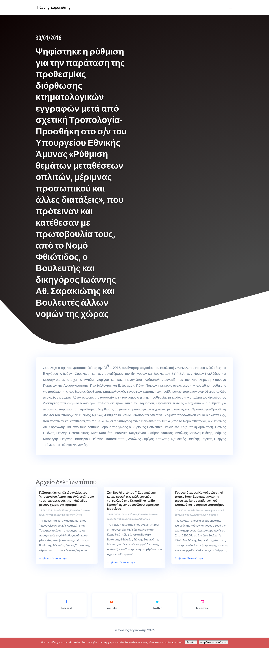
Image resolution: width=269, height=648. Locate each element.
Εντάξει (190, 642)
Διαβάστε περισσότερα (213, 642)
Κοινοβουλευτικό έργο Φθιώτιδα (64, 514)
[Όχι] (264, 643)
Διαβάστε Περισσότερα (53, 558)
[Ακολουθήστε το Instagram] (202, 602)
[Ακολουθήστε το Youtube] (112, 602)
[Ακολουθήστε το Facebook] (67, 602)
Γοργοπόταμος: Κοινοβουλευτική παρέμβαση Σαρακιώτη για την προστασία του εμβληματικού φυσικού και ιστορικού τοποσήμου (200, 498)
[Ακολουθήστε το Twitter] (157, 602)
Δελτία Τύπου (61, 510)
